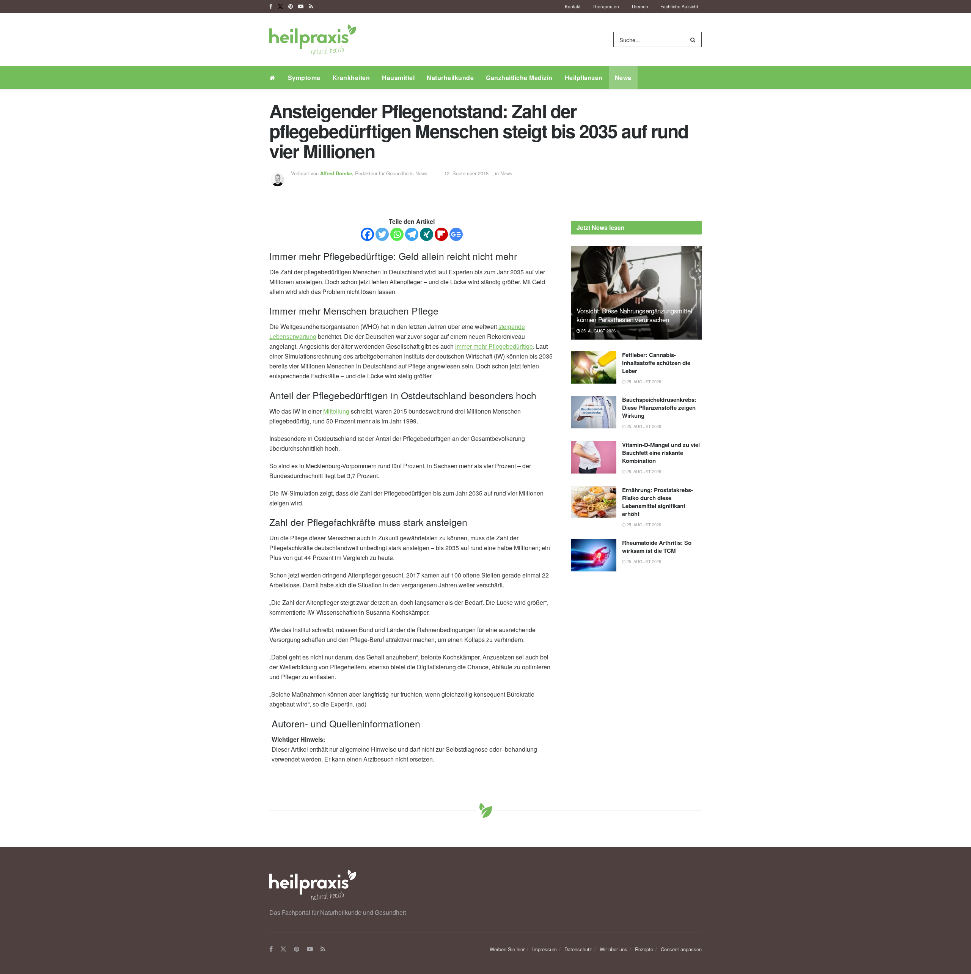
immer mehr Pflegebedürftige (494, 346)
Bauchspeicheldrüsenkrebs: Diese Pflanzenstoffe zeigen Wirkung (659, 407)
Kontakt (572, 6)
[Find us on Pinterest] (290, 6)
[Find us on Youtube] (300, 6)
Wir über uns (613, 949)
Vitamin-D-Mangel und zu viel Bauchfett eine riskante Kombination (661, 453)
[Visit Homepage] (312, 39)
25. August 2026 (598, 330)
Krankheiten (351, 77)
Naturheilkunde (450, 77)
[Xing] (426, 234)
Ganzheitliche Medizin (519, 77)
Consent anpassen (681, 949)
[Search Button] (694, 39)
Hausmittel (398, 77)
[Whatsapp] (397, 234)
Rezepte (644, 949)
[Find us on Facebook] (270, 6)
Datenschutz (578, 949)
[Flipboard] (441, 234)
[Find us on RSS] (311, 6)
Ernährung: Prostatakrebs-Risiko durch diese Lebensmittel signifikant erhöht (657, 502)
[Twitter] (382, 234)
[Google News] (456, 234)
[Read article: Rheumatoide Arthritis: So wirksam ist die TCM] (593, 555)
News (623, 77)
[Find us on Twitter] (280, 6)
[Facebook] (367, 234)
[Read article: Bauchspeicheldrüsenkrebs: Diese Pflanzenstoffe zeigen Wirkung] (593, 412)
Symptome (304, 77)
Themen (639, 6)
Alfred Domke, (337, 173)
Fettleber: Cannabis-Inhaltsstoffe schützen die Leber (656, 363)
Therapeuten (605, 6)
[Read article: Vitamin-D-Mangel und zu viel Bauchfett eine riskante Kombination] (593, 457)
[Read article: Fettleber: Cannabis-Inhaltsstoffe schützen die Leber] (593, 367)
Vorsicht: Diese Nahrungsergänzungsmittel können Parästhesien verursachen (634, 315)
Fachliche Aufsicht (679, 6)
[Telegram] (411, 234)
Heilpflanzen (584, 77)
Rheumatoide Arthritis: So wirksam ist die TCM (656, 546)
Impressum (544, 949)
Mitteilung (336, 411)
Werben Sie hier (507, 949)
